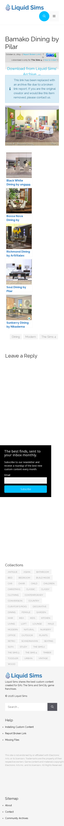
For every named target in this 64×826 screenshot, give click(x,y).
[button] (44, 16)
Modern (30, 336)
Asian (27, 572)
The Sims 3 (13, 652)
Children (49, 583)
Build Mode (43, 577)
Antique (12, 572)
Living (11, 624)
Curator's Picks (17, 606)
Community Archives (16, 818)
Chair (21, 583)
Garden (41, 612)
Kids (32, 618)
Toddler (13, 658)
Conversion (15, 600)
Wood (11, 664)
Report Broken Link (32, 54)
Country (34, 600)
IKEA (21, 618)
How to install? (51, 60)
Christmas (14, 589)
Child (34, 583)
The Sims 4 (48, 336)
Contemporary (34, 595)
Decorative (39, 606)
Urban (28, 658)
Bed (10, 577)
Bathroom (42, 572)
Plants (43, 635)
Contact (9, 811)
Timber (47, 652)
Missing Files (12, 739)
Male (51, 624)
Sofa (11, 647)
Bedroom (24, 577)
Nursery (45, 629)
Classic (30, 589)
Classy (45, 589)
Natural (29, 629)
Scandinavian (29, 641)
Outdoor (27, 635)
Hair (10, 618)
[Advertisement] (30, 527)
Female (26, 612)
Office (12, 635)
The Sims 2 (39, 647)
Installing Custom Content (19, 727)
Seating (48, 641)
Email (7, 475)
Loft (23, 624)
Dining (16, 336)
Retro (11, 641)
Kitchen (45, 618)
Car (10, 583)
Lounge (37, 624)
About (8, 805)
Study (23, 647)
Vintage (43, 658)
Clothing (13, 595)
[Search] (52, 707)
